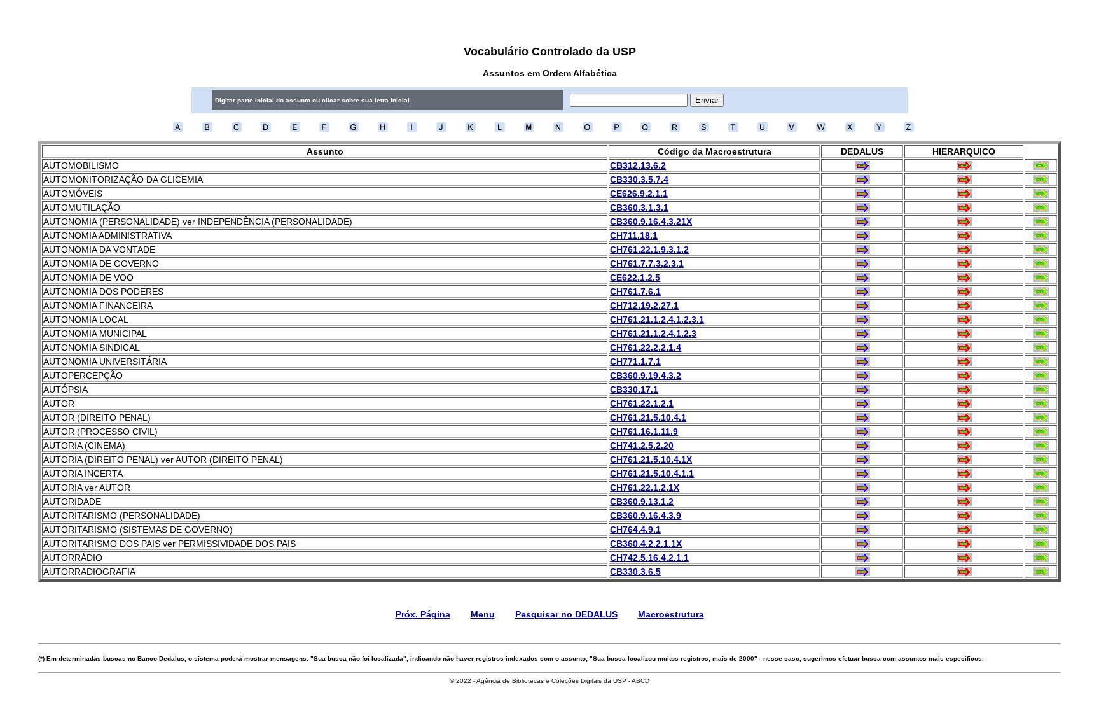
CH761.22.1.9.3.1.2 (649, 249)
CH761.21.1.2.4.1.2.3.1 (657, 319)
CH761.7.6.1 (635, 291)
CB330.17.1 (634, 389)
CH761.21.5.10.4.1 (648, 417)
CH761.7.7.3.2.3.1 (647, 263)
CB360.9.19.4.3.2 (645, 375)
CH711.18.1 (634, 235)
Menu (483, 614)
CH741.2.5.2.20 (642, 445)
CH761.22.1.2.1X (644, 487)
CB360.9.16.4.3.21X (651, 221)
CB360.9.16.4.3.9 (645, 515)
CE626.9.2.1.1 (639, 193)
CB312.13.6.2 (638, 165)
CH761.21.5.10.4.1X (651, 459)
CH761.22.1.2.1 (642, 403)
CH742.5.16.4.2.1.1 (649, 558)
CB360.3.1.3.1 (639, 207)
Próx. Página (423, 614)
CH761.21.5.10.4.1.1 (652, 473)
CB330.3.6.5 (635, 572)
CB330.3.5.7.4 (639, 179)
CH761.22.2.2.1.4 (645, 347)
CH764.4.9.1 (635, 529)
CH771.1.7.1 (635, 361)
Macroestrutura (671, 614)
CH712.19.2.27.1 (644, 305)
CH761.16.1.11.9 (644, 431)
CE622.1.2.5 (635, 277)
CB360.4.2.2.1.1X (646, 544)
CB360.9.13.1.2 (642, 501)
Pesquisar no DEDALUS (566, 614)
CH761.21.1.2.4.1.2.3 (653, 333)
